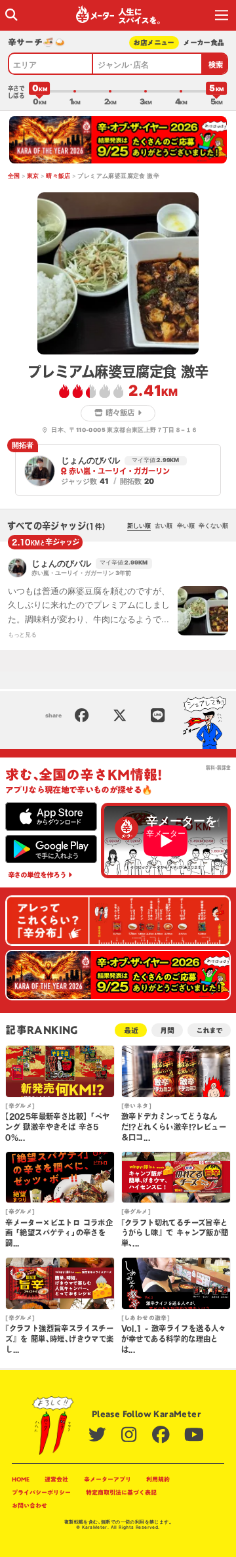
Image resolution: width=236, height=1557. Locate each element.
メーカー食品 (203, 42)
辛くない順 (213, 526)
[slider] (39, 91)
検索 (216, 64)
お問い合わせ (29, 1505)
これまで (209, 1030)
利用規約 (158, 1479)
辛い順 (186, 526)
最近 (131, 1030)
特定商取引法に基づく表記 (121, 1492)
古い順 (163, 526)
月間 (167, 1030)
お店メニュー (153, 42)
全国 (14, 176)
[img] (11, 15)
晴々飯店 (58, 176)
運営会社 (56, 1479)
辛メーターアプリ (107, 1479)
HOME (21, 1479)
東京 (33, 176)
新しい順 (139, 526)
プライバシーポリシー (41, 1492)
